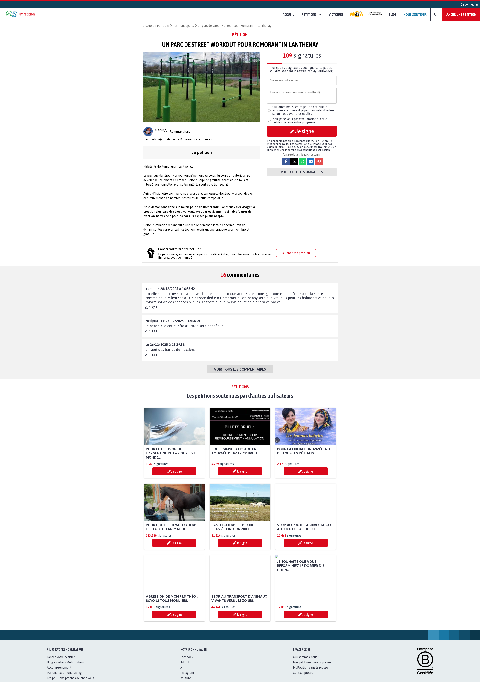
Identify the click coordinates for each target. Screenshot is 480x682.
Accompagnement (59, 671)
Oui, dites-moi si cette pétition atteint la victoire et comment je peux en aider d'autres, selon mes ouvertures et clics (303, 110)
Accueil (288, 14)
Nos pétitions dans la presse (312, 666)
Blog (392, 14)
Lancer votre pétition (61, 661)
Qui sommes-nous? (306, 661)
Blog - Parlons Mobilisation (65, 666)
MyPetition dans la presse (310, 671)
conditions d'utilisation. (316, 149)
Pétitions (163, 25)
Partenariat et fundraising (64, 676)
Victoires (336, 14)
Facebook (186, 661)
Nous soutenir (415, 14)
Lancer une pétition (460, 14)
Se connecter (469, 4)
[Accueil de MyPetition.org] (20, 14)
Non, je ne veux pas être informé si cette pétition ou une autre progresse (299, 120)
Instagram (187, 676)
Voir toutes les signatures (302, 172)
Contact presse (303, 676)
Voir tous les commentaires (240, 369)
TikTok (185, 666)
